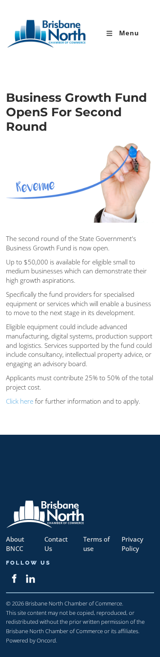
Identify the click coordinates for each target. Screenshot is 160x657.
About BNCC (15, 544)
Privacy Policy (132, 544)
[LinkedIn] (30, 578)
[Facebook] (14, 578)
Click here (19, 401)
